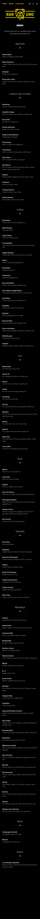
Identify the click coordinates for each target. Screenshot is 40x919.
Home (4, 3)
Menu (11, 3)
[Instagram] (33, 3)
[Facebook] (29, 3)
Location (19, 3)
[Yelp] (37, 3)
